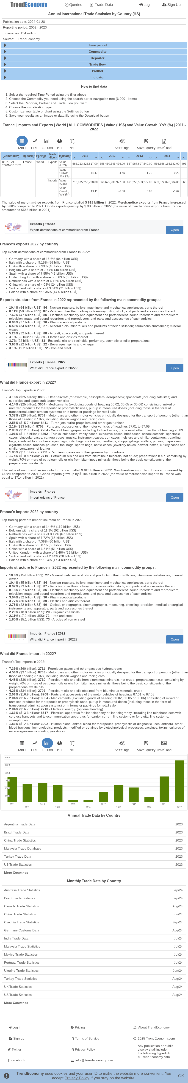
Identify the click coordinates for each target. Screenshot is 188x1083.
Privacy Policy (77, 1078)
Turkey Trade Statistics (93, 978)
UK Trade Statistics (93, 986)
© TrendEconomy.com (154, 1057)
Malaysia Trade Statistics (93, 946)
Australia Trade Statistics (93, 890)
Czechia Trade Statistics (93, 922)
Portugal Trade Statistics (93, 962)
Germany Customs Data (93, 930)
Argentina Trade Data (93, 824)
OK (181, 1076)
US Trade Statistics (93, 864)
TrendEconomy (29, 39)
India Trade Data (93, 938)
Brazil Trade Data (93, 832)
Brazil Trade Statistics (93, 898)
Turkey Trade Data (93, 856)
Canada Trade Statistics (93, 906)
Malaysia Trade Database (93, 848)
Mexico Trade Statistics (93, 954)
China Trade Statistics (93, 840)
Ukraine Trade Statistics (93, 970)
